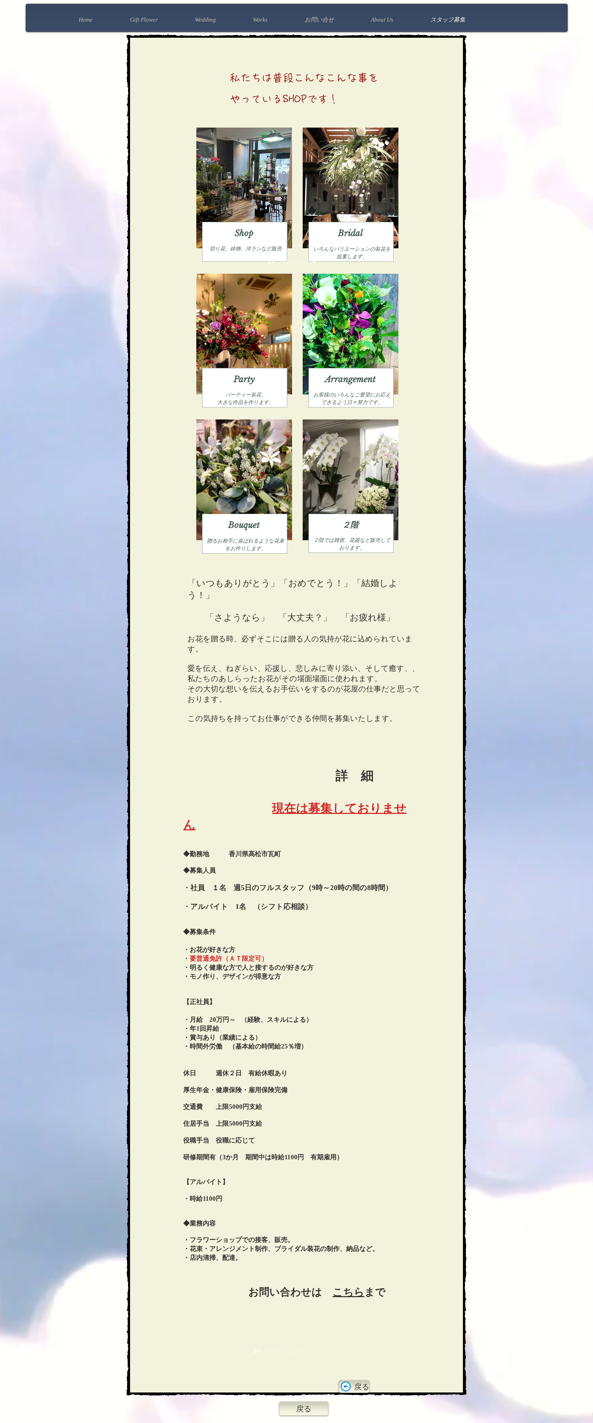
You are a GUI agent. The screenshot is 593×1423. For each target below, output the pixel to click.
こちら (348, 1291)
